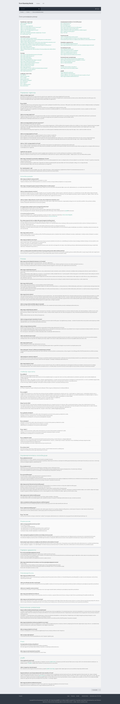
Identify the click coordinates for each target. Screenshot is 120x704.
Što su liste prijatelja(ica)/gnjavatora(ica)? (69, 43)
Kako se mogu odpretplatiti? (66, 62)
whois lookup (42, 675)
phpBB (66, 210)
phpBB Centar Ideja (50, 668)
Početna (38, 3)
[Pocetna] (26, 3)
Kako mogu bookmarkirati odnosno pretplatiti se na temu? (73, 60)
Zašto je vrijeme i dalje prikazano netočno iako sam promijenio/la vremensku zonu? (38, 42)
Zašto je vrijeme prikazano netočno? (28, 41)
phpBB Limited (53, 661)
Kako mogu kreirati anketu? (26, 58)
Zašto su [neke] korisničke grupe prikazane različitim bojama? (74, 30)
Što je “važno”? (23, 83)
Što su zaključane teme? (25, 84)
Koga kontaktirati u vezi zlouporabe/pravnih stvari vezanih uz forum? (75, 75)
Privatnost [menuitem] (73, 696)
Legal (82, 700)
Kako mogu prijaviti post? (25, 66)
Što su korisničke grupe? (66, 26)
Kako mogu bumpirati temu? (26, 70)
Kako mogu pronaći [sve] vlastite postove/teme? (71, 54)
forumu (53, 701)
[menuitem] (97, 8)
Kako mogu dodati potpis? (25, 57)
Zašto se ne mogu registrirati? (26, 26)
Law (95, 700)
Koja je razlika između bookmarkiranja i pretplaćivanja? (72, 58)
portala (86, 701)
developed (90, 700)
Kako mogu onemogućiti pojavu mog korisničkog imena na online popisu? (35, 39)
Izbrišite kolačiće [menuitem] (85, 696)
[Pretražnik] (39, 8)
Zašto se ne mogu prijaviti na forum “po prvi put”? (30, 27)
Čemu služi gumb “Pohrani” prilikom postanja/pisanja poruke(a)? (33, 68)
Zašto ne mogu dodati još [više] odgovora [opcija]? (30, 60)
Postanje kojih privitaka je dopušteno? (69, 66)
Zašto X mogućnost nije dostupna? (68, 73)
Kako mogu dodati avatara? (26, 46)
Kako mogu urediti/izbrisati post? (27, 56)
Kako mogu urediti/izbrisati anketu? (27, 61)
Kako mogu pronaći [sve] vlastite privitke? (69, 68)
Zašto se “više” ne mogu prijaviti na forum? (29, 30)
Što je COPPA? (23, 24)
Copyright (31, 700)
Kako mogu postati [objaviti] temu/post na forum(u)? (31, 54)
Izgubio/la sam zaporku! (25, 31)
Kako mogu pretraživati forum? (67, 49)
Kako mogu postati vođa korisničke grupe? (70, 28)
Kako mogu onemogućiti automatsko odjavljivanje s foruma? (33, 32)
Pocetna (20, 696)
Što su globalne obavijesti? (26, 80)
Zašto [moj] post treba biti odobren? (27, 69)
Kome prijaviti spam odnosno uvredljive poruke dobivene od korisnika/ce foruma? (78, 39)
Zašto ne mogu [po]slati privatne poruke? (69, 36)
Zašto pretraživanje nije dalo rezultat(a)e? (69, 50)
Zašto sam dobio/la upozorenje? (27, 65)
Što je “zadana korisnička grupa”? (68, 31)
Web (83, 701)
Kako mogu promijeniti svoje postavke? (28, 38)
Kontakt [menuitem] (77, 696)
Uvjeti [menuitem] (68, 696)
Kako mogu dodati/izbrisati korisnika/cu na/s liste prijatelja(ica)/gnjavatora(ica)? (77, 45)
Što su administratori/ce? (66, 23)
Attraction (99, 700)
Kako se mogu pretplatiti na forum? (68, 61)
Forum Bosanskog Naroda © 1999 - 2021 (43, 700)
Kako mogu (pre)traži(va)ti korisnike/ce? (69, 53)
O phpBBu (30, 663)
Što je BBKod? (23, 75)
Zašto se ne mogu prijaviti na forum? (28, 28)
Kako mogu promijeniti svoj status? (27, 47)
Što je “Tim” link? (64, 32)
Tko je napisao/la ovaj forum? (67, 72)
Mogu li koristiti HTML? (25, 76)
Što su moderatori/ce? (65, 24)
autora (71, 701)
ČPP (43, 3)
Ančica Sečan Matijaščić (67, 214)
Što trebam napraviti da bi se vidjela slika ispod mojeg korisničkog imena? (35, 45)
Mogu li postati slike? (24, 79)
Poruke (49, 701)
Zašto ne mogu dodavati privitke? (27, 64)
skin (87, 700)
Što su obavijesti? (24, 81)
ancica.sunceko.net (53, 216)
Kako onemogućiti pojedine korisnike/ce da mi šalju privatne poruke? (75, 38)
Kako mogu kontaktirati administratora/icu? (70, 76)
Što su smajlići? (23, 77)
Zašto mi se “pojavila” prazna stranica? (69, 52)
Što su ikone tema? (24, 85)
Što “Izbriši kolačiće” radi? (25, 34)
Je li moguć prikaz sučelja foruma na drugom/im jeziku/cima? (33, 43)
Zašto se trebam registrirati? (26, 23)
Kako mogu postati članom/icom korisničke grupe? (71, 27)
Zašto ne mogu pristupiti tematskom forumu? (29, 62)
